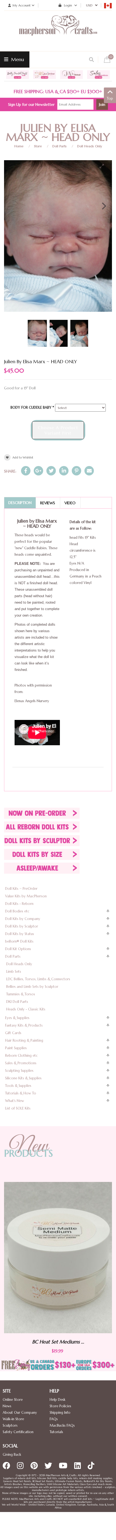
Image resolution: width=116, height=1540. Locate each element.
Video (70, 502)
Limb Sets (13, 971)
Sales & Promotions (20, 1063)
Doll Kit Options (18, 949)
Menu (16, 59)
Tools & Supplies (18, 1085)
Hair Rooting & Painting (24, 1040)
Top (110, 98)
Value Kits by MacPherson (26, 896)
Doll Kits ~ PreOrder (21, 888)
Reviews (47, 502)
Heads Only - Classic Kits (25, 1009)
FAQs (54, 1419)
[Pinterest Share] (76, 470)
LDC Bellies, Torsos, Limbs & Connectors (38, 979)
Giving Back (12, 1454)
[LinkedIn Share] (64, 470)
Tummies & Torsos (20, 994)
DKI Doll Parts (17, 1001)
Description (20, 502)
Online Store (13, 1399)
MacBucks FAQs (62, 1425)
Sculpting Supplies (19, 1070)
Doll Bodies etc (17, 911)
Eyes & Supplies (17, 1018)
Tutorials (56, 1432)
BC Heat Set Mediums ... (82, 1342)
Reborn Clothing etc (21, 1055)
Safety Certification (18, 1432)
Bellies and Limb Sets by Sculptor (32, 986)
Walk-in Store (13, 1419)
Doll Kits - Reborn (19, 903)
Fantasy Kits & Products (24, 1025)
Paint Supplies (16, 1048)
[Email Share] (89, 470)
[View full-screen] (103, 166)
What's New (14, 1100)
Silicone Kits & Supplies (23, 1078)
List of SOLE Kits (17, 1108)
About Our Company (20, 1412)
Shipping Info (60, 1412)
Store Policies (60, 1406)
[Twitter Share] (51, 470)
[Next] (103, 206)
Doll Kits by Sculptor (21, 926)
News (7, 1406)
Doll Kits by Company (22, 918)
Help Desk (57, 1399)
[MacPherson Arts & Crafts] (58, 31)
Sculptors (10, 1425)
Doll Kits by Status (19, 934)
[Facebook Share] (25, 470)
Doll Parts (59, 146)
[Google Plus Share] (38, 470)
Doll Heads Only (89, 146)
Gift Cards (13, 1033)
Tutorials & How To (20, 1093)
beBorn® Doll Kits (19, 941)
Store (38, 146)
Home (18, 146)
